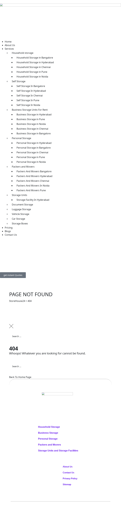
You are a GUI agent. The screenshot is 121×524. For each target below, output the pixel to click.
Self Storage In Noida (28, 105)
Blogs (8, 231)
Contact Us (11, 234)
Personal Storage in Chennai (32, 152)
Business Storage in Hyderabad (34, 114)
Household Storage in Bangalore (35, 57)
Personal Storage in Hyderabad (34, 143)
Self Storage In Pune (28, 100)
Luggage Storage (21, 209)
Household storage (22, 53)
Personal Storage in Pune (31, 157)
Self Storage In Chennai (30, 95)
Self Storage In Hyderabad (31, 90)
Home (8, 41)
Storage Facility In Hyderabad (33, 199)
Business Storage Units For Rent (30, 109)
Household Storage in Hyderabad (35, 62)
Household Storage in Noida (32, 76)
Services (9, 48)
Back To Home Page (20, 377)
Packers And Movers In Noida (33, 185)
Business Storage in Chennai (32, 128)
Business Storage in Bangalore (34, 133)
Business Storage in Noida (31, 124)
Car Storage (18, 218)
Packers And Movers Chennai (33, 180)
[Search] (14, 343)
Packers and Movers (23, 166)
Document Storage (22, 204)
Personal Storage (21, 138)
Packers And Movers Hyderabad (34, 176)
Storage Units (19, 195)
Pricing (9, 227)
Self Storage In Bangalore (31, 86)
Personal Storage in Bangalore (34, 147)
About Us (10, 45)
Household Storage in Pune (32, 71)
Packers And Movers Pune (31, 190)
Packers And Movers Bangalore (34, 171)
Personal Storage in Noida (31, 162)
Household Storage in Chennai (34, 67)
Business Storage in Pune (31, 119)
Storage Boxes (20, 223)
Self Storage (18, 81)
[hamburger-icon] (5, 38)
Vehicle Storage (20, 214)
